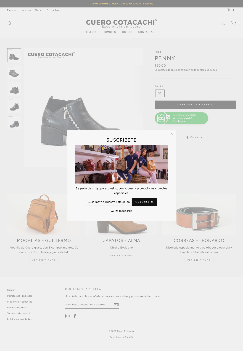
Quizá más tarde (121, 210)
